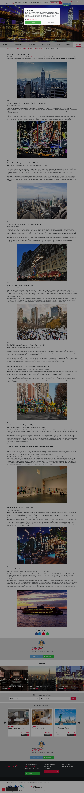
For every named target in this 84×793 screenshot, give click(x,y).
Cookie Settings (50, 22)
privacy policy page (32, 19)
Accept (33, 22)
